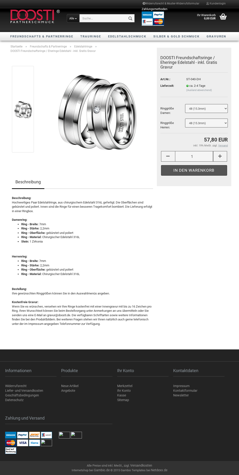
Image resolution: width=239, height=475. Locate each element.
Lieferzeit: (167, 85)
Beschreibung (28, 181)
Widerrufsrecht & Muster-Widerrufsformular (172, 3)
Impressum (181, 386)
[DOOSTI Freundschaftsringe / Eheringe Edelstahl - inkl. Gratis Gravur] (96, 109)
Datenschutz (14, 400)
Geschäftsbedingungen (22, 395)
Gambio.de (102, 470)
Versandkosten (141, 465)
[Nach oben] (226, 468)
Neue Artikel (69, 386)
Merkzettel (124, 386)
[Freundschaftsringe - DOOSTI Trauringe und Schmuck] (35, 16)
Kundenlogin (217, 3)
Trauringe (90, 36)
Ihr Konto (124, 390)
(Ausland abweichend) (199, 90)
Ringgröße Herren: (167, 125)
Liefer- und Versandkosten (24, 390)
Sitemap (123, 400)
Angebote (68, 390)
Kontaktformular (185, 390)
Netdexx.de (159, 470)
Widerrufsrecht (16, 386)
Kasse (121, 395)
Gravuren (216, 36)
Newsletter (181, 395)
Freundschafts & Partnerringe (41, 36)
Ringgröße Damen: (167, 111)
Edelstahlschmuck (127, 36)
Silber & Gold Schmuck (176, 36)
